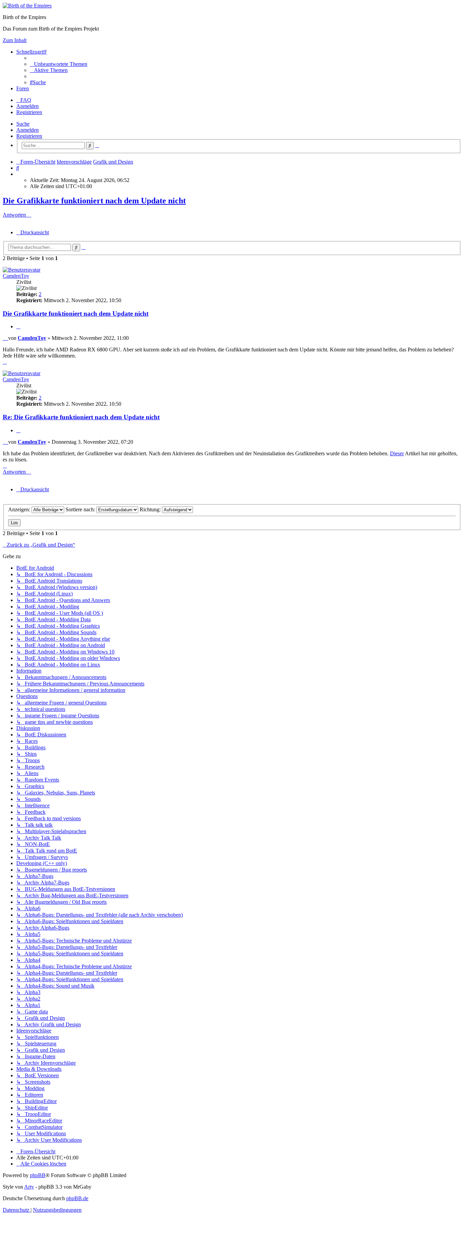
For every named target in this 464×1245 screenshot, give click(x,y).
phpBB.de (77, 1198)
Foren (22, 88)
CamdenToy (16, 276)
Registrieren (29, 136)
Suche (23, 124)
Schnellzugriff (31, 52)
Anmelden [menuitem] (27, 106)
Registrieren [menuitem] (29, 112)
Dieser (397, 453)
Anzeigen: (20, 509)
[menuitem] (58, 64)
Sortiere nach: (81, 509)
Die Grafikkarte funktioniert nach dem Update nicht (94, 200)
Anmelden (27, 130)
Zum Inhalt (14, 40)
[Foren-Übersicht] (27, 5)
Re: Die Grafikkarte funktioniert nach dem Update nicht (81, 417)
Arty (29, 1187)
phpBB (38, 1175)
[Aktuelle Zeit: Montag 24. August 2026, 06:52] (18, 174)
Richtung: (151, 509)
